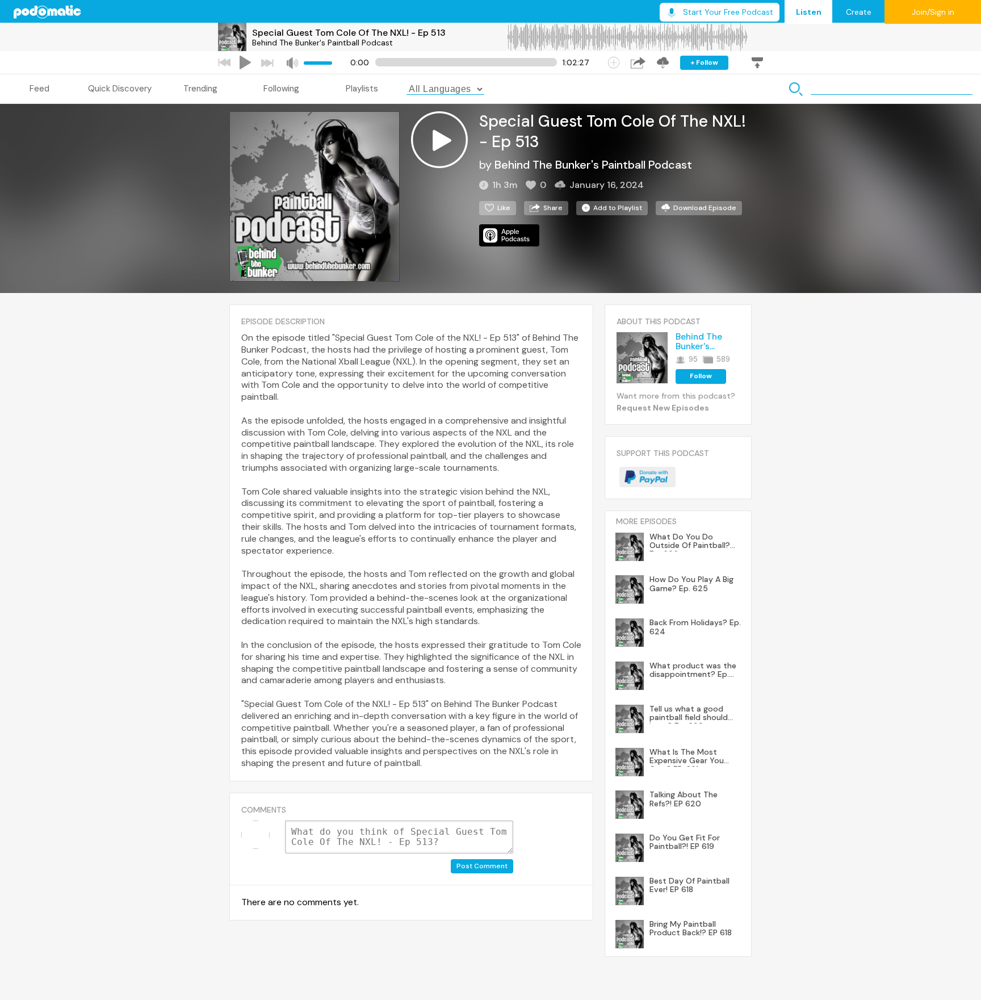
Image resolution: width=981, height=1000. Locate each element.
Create (858, 12)
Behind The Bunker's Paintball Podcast (322, 42)
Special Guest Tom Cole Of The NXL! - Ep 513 (349, 33)
